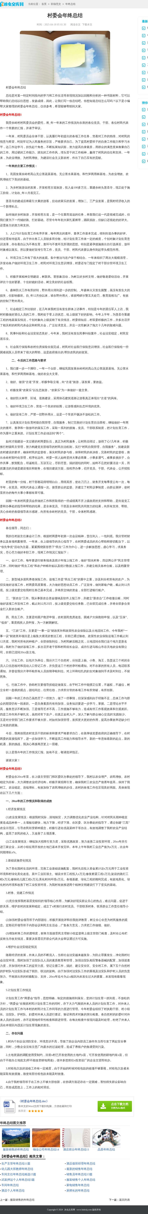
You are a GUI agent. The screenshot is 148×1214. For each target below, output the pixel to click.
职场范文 (56, 4)
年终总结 (70, 4)
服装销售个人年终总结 (80, 1179)
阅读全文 (75, 24)
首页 (44, 4)
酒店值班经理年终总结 (80, 1163)
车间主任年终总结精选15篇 (18, 1174)
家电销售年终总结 (78, 1185)
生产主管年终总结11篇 (15, 1163)
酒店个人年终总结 (13, 1190)
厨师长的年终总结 (78, 1190)
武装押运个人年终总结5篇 (18, 1179)
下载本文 (87, 24)
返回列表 (124, 1199)
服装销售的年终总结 (22, 1199)
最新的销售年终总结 (79, 1168)
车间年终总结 (10, 1185)
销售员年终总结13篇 (79, 1174)
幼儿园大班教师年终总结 (17, 1168)
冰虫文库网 (69, 1209)
